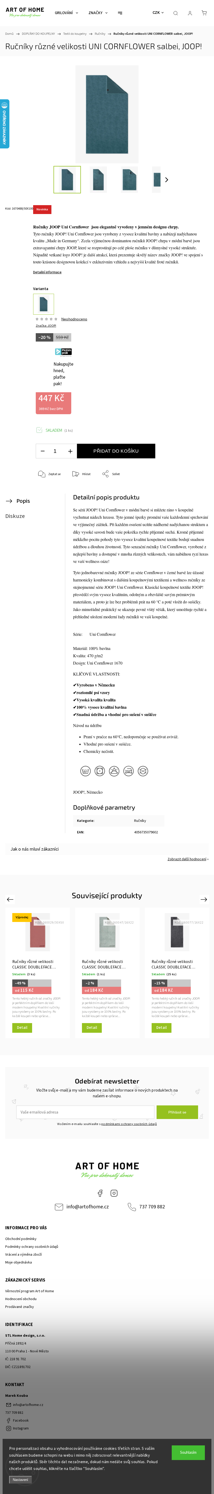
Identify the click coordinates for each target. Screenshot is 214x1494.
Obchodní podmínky (21, 1239)
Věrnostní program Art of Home (29, 1291)
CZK (156, 13)
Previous (11, 899)
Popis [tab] (23, 501)
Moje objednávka (18, 1262)
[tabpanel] (37, 973)
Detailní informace (47, 272)
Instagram (114, 1193)
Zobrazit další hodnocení (187, 859)
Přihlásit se (177, 1112)
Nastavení (20, 1480)
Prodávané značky (19, 1307)
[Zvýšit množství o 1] (70, 451)
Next (204, 899)
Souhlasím (188, 1452)
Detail (22, 1027)
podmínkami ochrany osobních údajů (129, 1124)
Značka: (46, 326)
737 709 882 (152, 1206)
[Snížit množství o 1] (42, 451)
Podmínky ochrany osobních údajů (31, 1246)
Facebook (100, 1193)
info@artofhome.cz (88, 1206)
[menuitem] (66, 13)
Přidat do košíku (116, 451)
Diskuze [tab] (15, 516)
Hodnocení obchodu (21, 1299)
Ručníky (140, 820)
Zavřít (195, 491)
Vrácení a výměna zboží (23, 1254)
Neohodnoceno (74, 319)
